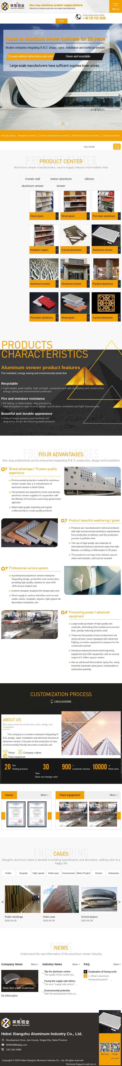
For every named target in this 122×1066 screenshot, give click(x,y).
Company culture (32, 752)
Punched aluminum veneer (85, 135)
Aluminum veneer (27, 135)
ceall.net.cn (90, 1064)
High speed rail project (38, 874)
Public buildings (8, 874)
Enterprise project (113, 874)
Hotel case (53, 873)
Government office (68, 874)
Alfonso (89, 179)
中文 (61, 21)
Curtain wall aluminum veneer (54, 135)
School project (98, 874)
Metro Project (83, 873)
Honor (11, 752)
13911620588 (62, 701)
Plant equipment (16, 757)
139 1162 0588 (13, 1049)
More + (44, 795)
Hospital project (23, 874)
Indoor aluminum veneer (61, 180)
